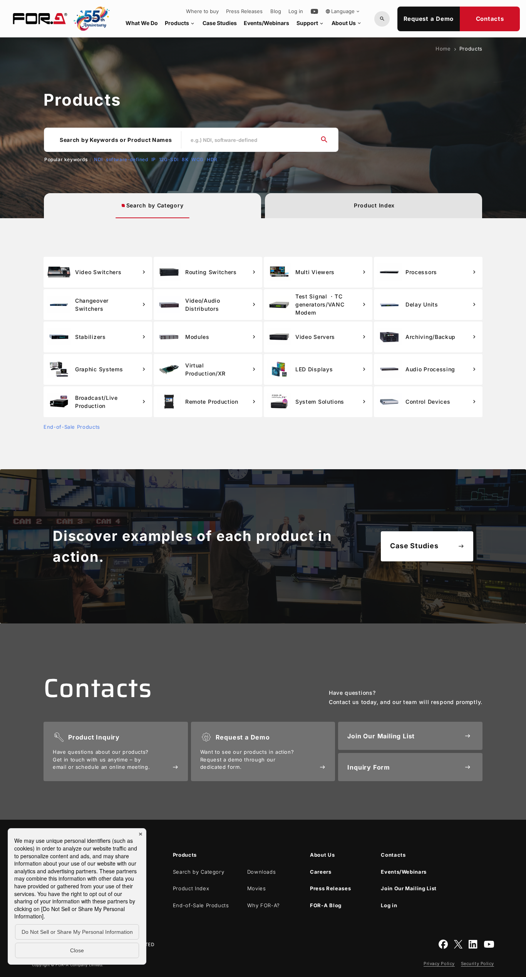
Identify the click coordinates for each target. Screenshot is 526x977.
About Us (347, 23)
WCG (197, 159)
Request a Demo (429, 18)
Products (180, 23)
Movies (256, 888)
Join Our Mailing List (409, 888)
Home (443, 48)
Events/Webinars (266, 23)
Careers (321, 872)
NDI (98, 159)
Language (342, 11)
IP (153, 159)
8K (185, 159)
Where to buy (202, 11)
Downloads (261, 872)
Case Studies (220, 23)
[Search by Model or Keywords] (382, 19)
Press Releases (244, 11)
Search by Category (155, 205)
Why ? (263, 905)
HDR (212, 159)
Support (310, 23)
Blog (275, 11)
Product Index (374, 205)
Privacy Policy (439, 963)
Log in (295, 11)
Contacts (490, 18)
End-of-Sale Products (72, 427)
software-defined (127, 159)
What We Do (142, 23)
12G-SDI (169, 159)
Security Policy (477, 963)
